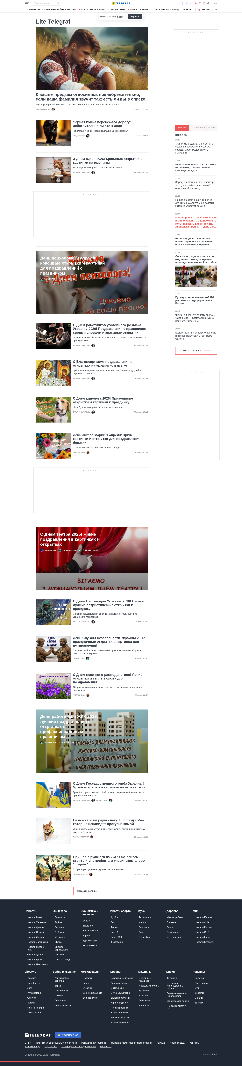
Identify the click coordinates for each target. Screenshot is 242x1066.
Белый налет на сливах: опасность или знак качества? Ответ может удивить (195, 335)
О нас (28, 1043)
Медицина (60, 937)
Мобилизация (90, 971)
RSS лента (105, 1046)
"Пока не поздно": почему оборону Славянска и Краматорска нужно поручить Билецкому (195, 318)
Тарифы (87, 935)
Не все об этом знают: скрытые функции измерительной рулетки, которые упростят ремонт (194, 203)
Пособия (59, 954)
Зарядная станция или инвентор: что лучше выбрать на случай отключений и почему (194, 185)
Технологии (145, 917)
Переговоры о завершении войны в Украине (51, 9)
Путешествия (34, 993)
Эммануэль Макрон (121, 993)
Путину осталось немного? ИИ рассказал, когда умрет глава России (194, 300)
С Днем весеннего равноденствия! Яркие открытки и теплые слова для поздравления (107, 678)
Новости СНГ (202, 932)
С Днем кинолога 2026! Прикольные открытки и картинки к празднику (103, 400)
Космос (142, 922)
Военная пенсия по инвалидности (177, 994)
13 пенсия (172, 978)
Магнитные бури (35, 1008)
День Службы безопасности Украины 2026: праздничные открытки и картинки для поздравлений (109, 641)
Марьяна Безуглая (120, 1017)
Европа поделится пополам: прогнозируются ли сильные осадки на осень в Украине (193, 241)
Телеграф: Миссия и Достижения (78, 1046)
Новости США (202, 922)
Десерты (199, 993)
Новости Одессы (35, 932)
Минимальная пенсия (178, 1001)
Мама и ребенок (175, 917)
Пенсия (170, 971)
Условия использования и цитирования (131, 1043)
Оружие (59, 995)
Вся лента (181, 135)
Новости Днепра (35, 927)
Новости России (203, 927)
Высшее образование (61, 948)
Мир (195, 910)
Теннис (114, 927)
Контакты (194, 1043)
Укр (215, 3)
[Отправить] (58, 3)
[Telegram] (191, 3)
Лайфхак (31, 1003)
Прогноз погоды (63, 959)
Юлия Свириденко (120, 1022)
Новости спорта (120, 910)
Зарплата (60, 917)
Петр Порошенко (119, 1008)
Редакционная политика (93, 1043)
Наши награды (177, 1043)
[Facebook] (182, 3)
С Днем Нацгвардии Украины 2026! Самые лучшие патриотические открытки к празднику (108, 605)
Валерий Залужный (121, 998)
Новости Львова (35, 937)
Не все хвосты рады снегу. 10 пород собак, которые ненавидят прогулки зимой (109, 822)
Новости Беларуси (204, 942)
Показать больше (87, 891)
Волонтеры (61, 1000)
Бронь (86, 983)
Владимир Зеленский (122, 978)
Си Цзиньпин (117, 988)
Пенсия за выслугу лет (176, 1007)
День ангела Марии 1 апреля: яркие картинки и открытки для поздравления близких (106, 438)
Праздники (144, 971)
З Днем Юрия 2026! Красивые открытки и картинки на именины (108, 160)
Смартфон (144, 937)
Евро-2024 (116, 937)
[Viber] (186, 3)
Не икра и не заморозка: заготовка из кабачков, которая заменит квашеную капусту (195, 167)
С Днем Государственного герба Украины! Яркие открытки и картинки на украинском (109, 785)
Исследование (174, 937)
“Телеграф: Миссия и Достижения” (173, 9)
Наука (141, 910)
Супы (198, 988)
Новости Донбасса (36, 954)
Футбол (114, 917)
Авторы (206, 9)
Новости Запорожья (37, 942)
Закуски (199, 1003)
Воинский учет (90, 998)
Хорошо (135, 16)
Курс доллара (90, 940)
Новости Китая (202, 937)
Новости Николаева (37, 964)
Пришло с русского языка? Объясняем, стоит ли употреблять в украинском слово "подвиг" (109, 860)
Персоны (115, 971)
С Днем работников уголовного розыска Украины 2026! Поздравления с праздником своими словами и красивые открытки (109, 328)
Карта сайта (51, 1046)
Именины (144, 1005)
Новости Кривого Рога (36, 948)
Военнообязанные (92, 993)
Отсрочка (87, 988)
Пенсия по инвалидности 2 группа (175, 986)
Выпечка (199, 978)
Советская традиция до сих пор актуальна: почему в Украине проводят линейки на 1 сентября (196, 259)
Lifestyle (30, 971)
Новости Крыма (35, 959)
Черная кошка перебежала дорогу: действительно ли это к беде (102, 124)
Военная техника (64, 1005)
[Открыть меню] (26, 3)
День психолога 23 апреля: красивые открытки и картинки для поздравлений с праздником (72, 265)
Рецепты (199, 971)
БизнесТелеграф (139, 9)
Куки (119, 16)
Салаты (199, 998)
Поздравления (34, 1012)
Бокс (113, 922)
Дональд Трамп (119, 983)
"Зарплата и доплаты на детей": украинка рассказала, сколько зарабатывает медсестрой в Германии (194, 148)
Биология (144, 927)
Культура (31, 998)
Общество (60, 910)
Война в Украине (64, 971)
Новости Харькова (36, 922)
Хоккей (114, 932)
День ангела (145, 1000)
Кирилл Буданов (119, 1003)
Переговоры (61, 990)
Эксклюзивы (118, 9)
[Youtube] (196, 3)
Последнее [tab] (182, 128)
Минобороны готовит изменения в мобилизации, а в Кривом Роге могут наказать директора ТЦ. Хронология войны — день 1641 (196, 222)
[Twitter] (200, 3)
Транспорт (88, 926)
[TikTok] (208, 3)
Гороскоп (31, 978)
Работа (58, 922)
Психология (173, 932)
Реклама (160, 1043)
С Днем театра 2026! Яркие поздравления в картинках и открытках (69, 539)
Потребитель (33, 983)
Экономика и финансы (89, 912)
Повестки (88, 978)
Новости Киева (34, 917)
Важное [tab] (212, 128)
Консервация (202, 983)
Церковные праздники (145, 979)
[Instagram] (204, 3)
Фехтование (117, 942)
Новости (30, 910)
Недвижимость (90, 930)
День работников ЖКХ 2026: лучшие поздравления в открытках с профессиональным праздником (69, 726)
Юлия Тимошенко (120, 1012)
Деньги (86, 921)
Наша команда (32, 1046)
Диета (170, 927)
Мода (29, 988)
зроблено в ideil (209, 1054)
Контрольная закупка (93, 9)
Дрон (141, 932)
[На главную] (121, 3)
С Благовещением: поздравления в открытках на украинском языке (102, 363)
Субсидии (60, 932)
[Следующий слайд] (219, 9)
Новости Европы (203, 917)
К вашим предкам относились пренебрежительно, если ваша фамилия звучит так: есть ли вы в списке (90, 96)
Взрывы (59, 986)
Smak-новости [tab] (198, 128)
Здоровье (171, 910)
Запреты (143, 995)
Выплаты (59, 927)
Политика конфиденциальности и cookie (56, 1043)
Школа (58, 942)
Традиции (144, 990)
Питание (171, 922)
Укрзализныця (90, 945)
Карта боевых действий (62, 979)
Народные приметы (149, 986)
